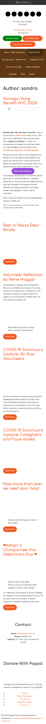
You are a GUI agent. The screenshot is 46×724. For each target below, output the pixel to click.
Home (24, 693)
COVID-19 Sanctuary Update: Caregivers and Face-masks (23, 434)
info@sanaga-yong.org (23, 30)
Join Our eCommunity (22, 44)
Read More (9, 261)
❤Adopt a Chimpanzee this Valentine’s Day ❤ (20, 549)
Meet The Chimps (24, 696)
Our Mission (24, 699)
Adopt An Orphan (24, 702)
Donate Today (12, 38)
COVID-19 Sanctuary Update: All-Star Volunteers (23, 354)
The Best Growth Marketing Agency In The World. (22, 720)
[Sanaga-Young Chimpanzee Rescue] (23, 7)
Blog (18, 2)
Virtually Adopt (32, 38)
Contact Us (25, 2)
